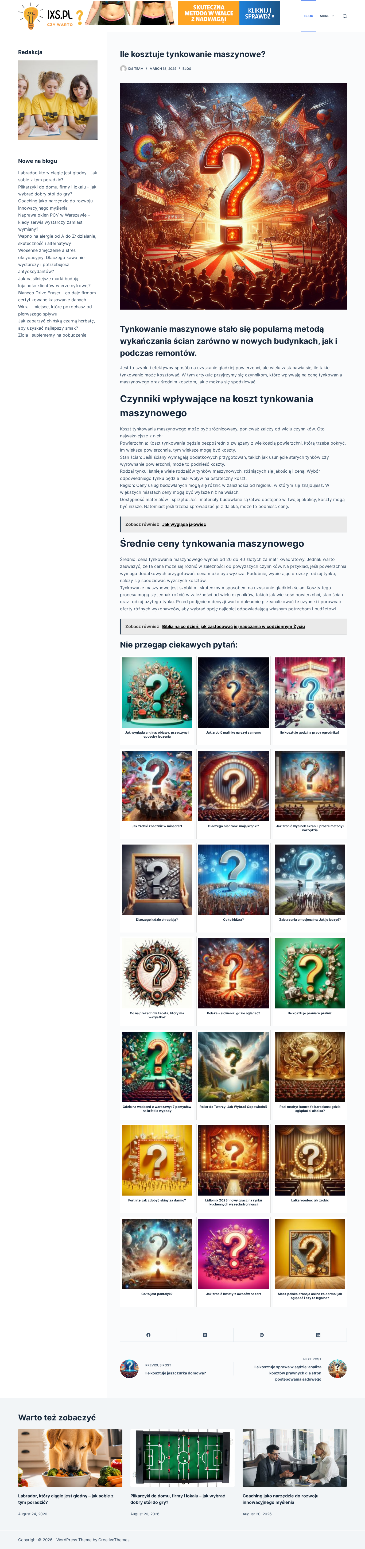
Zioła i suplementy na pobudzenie (52, 335)
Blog (308, 16)
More (324, 16)
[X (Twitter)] (205, 1335)
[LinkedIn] (318, 1335)
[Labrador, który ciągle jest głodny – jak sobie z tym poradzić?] (70, 1458)
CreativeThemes (114, 1539)
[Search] (345, 16)
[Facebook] (148, 1335)
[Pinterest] (262, 1335)
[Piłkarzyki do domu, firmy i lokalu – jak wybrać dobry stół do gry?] (182, 1458)
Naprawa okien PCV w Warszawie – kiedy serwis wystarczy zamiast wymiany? (54, 222)
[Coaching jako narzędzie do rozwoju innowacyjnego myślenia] (295, 1458)
